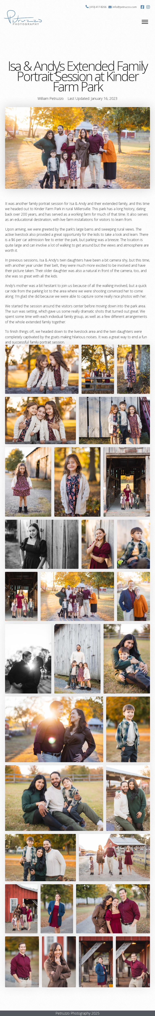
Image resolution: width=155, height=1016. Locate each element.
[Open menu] (145, 21)
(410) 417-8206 (98, 7)
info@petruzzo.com (125, 7)
